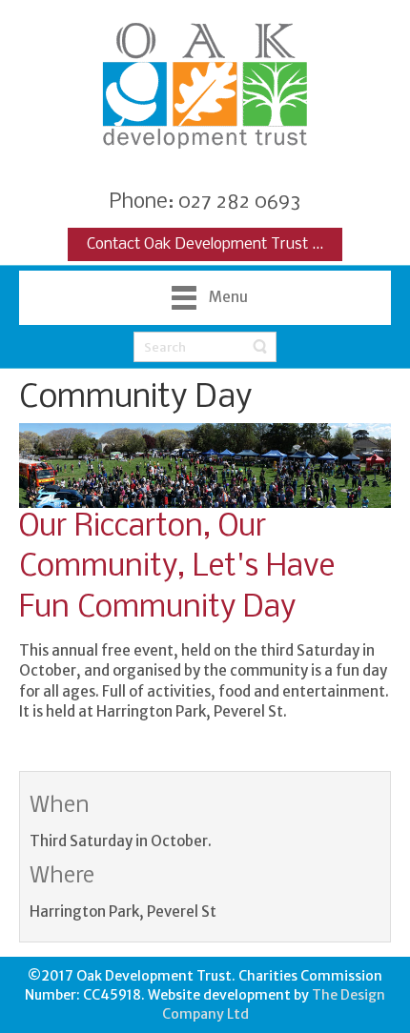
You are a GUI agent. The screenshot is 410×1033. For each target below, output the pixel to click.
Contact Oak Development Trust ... (205, 244)
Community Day (136, 398)
